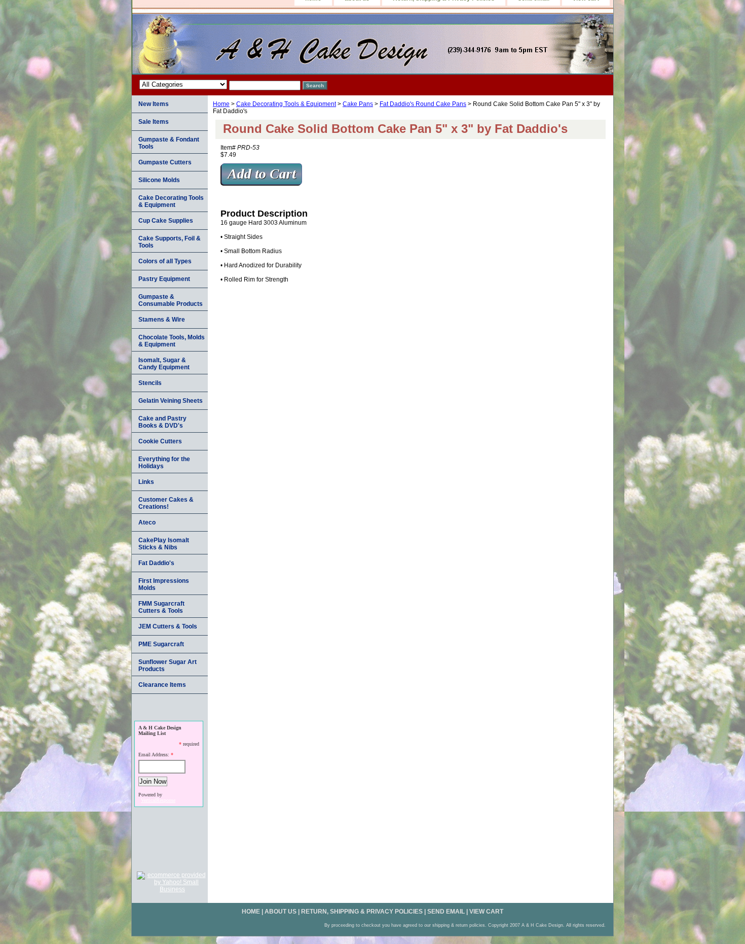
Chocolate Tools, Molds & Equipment (171, 341)
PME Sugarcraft (161, 644)
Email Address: (153, 754)
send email (446, 911)
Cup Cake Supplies (165, 220)
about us (280, 911)
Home (221, 104)
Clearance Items (162, 684)
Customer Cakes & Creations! (166, 503)
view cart (486, 911)
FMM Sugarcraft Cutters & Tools (161, 607)
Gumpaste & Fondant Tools (168, 143)
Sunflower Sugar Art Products (167, 665)
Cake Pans (358, 104)
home (251, 911)
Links (146, 481)
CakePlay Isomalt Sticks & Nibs (163, 544)
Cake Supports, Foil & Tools (169, 242)
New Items (153, 104)
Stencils (150, 383)
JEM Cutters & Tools (167, 626)
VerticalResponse (158, 800)
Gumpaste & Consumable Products (170, 300)
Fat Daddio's (156, 563)
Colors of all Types (165, 261)
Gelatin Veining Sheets (170, 400)
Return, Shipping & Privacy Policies (362, 911)
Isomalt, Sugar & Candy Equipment (164, 364)
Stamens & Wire (161, 319)
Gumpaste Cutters (165, 162)
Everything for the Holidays (164, 463)
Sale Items (153, 121)
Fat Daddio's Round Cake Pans (423, 104)
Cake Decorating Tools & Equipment (286, 104)
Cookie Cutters (160, 441)
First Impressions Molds (163, 584)
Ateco (147, 522)
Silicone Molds (159, 180)
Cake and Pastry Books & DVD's (162, 422)
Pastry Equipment (164, 279)
